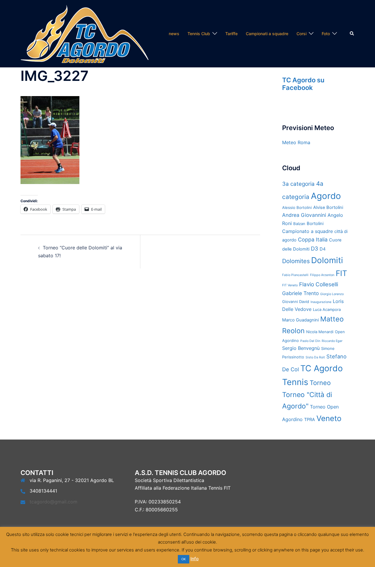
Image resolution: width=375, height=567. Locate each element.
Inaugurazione (321, 302)
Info (194, 558)
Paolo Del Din (310, 341)
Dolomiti (327, 260)
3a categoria (298, 184)
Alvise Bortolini (328, 207)
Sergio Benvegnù (301, 348)
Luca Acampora (327, 309)
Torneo (320, 382)
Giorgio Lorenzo (332, 294)
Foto (326, 33)
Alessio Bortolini (297, 207)
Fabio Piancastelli (295, 275)
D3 (314, 248)
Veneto (328, 418)
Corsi (301, 33)
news (174, 33)
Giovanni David (295, 301)
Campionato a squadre (307, 231)
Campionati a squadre (267, 33)
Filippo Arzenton (322, 275)
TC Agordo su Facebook (303, 83)
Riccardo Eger (332, 341)
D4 (322, 249)
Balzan (299, 223)
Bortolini (315, 223)
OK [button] (183, 559)
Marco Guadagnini (300, 320)
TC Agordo (321, 368)
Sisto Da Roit (315, 357)
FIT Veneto (290, 285)
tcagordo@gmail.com (53, 502)
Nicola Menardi (319, 331)
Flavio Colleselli (318, 284)
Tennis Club (199, 33)
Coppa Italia (313, 239)
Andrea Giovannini (304, 215)
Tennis (295, 382)
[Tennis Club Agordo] (85, 33)
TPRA (309, 419)
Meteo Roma (296, 142)
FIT (341, 273)
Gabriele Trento (300, 293)
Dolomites (296, 261)
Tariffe (231, 33)
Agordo (326, 196)
